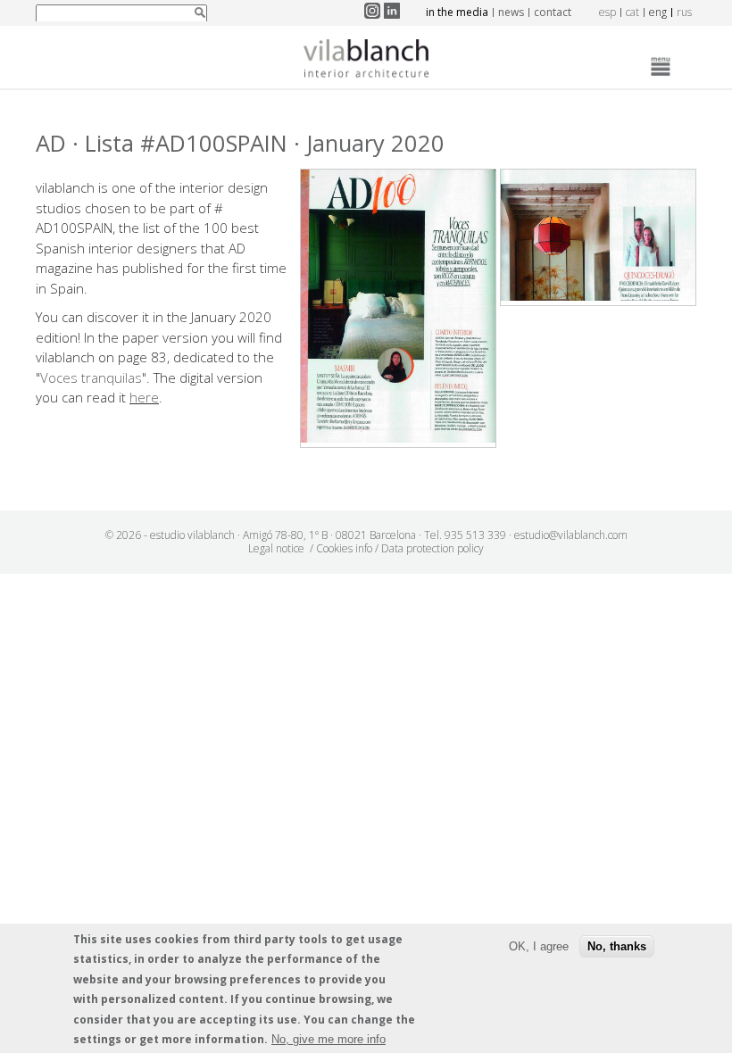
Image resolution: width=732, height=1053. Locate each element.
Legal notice (276, 548)
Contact (552, 12)
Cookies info (344, 548)
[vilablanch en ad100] (398, 437)
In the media (457, 12)
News (511, 12)
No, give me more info (328, 1039)
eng (658, 12)
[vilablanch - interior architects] (366, 61)
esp (607, 12)
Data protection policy (432, 548)
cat (632, 12)
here (144, 397)
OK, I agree (539, 946)
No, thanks (616, 946)
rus (684, 12)
